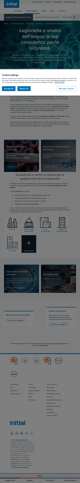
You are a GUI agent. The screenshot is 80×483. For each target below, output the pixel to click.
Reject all (24, 89)
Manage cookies (66, 89)
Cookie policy (59, 82)
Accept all (8, 89)
